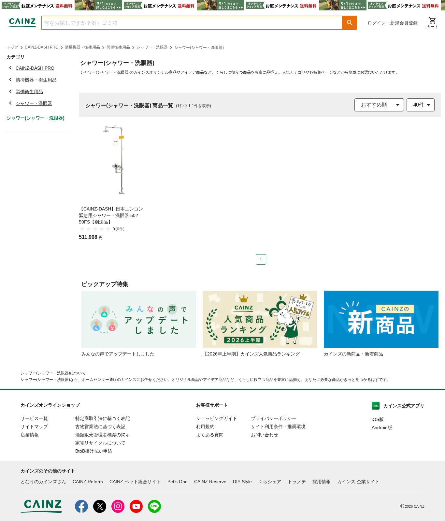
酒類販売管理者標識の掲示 (102, 434)
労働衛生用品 (118, 47)
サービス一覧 (34, 418)
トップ (12, 47)
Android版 (382, 427)
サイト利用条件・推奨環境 (278, 426)
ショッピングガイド (216, 418)
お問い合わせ (264, 434)
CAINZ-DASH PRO (41, 47)
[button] (350, 23)
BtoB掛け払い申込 (93, 451)
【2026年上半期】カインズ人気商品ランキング (251, 353)
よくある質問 (209, 434)
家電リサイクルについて (100, 442)
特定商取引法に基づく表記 (102, 418)
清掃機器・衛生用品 (82, 47)
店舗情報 (30, 434)
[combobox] (187, 23)
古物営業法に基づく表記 (100, 426)
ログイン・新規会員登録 (392, 22)
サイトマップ (34, 426)
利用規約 (205, 426)
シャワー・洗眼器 (152, 47)
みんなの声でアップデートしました (117, 353)
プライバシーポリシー (273, 418)
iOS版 (378, 419)
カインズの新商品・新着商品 (353, 353)
